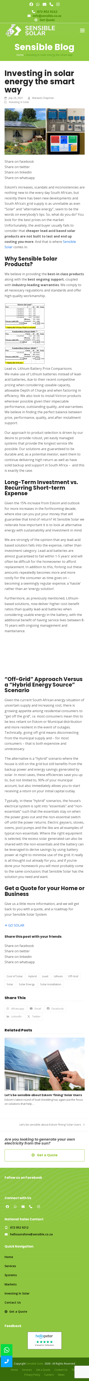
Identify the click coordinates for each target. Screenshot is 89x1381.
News (61, 1374)
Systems (11, 1275)
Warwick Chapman (43, 98)
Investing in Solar (19, 102)
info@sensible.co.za (47, 16)
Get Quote (47, 20)
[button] (82, 30)
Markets (11, 1284)
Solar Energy (27, 984)
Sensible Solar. (35, 1363)
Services (10, 1266)
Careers (49, 1374)
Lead (45, 976)
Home (20, 55)
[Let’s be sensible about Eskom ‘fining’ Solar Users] (45, 1064)
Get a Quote (17, 1311)
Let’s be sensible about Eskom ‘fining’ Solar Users (43, 1095)
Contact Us (13, 1302)
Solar (10, 984)
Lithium (58, 976)
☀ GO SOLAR (14, 925)
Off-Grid (73, 976)
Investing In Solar (17, 1293)
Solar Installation (50, 984)
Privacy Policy (32, 1374)
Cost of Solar (15, 976)
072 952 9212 (47, 12)
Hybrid (32, 976)
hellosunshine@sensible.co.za (31, 1234)
